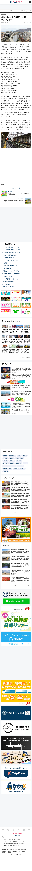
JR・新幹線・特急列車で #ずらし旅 (11, 252)
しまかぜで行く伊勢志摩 (8, 257)
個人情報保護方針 (12, 851)
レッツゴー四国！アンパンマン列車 (11, 247)
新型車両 (23, 11)
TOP (2, 11)
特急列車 (6, 465)
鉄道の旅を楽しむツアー (9, 268)
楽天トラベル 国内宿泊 (9, 287)
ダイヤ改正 (21, 465)
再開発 (5, 458)
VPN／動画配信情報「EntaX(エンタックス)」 (13, 845)
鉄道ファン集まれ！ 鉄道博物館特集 (11, 273)
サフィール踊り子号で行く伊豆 (10, 260)
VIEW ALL (16, 513)
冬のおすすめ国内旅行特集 (9, 255)
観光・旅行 (12, 460)
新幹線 (5, 455)
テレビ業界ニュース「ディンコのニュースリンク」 (14, 841)
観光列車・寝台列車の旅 (9, 281)
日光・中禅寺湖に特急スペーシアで (11, 249)
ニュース (3, 14)
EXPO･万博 (13, 465)
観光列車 (12, 458)
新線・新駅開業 (20, 458)
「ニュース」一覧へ (16, 188)
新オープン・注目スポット (19, 468)
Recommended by (24, 357)
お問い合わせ (22, 851)
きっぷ (27, 11)
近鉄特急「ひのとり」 (7, 276)
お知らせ (17, 849)
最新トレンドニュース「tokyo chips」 (12, 839)
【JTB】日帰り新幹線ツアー (10, 265)
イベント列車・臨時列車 (9, 463)
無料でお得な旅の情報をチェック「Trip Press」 (14, 843)
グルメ (26, 463)
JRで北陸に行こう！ (7, 284)
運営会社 (4, 851)
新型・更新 (19, 463)
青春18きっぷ (16, 11)
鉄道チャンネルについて (7, 849)
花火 (11, 11)
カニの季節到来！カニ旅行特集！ (10, 279)
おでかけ (7, 11)
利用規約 (23, 849)
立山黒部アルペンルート (8, 263)
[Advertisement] (16, 166)
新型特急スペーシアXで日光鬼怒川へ (11, 271)
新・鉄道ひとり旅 (7, 468)
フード (5, 460)
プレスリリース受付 (6, 852)
